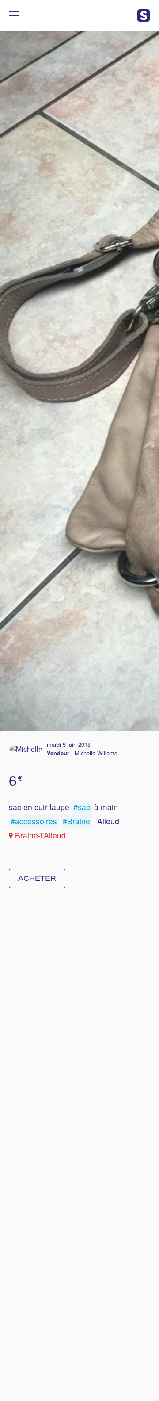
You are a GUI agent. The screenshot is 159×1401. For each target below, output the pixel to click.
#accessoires (34, 821)
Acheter (37, 878)
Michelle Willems (96, 753)
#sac (81, 806)
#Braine (76, 821)
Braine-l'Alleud (40, 835)
